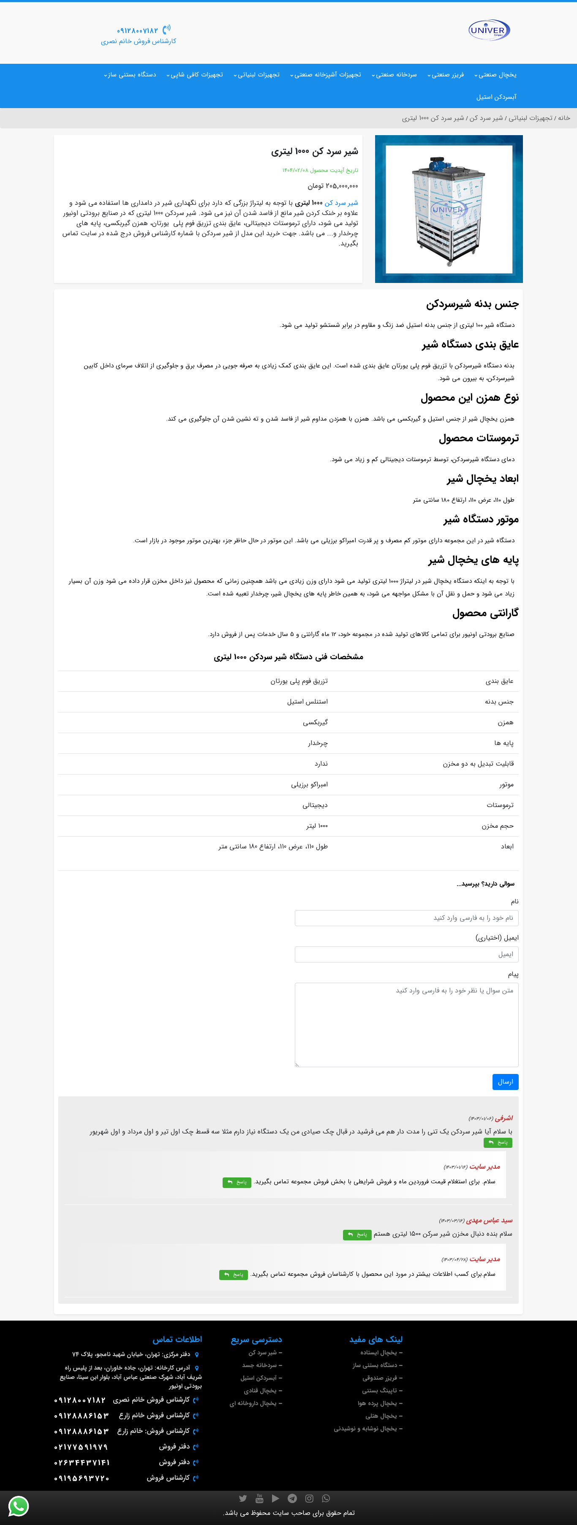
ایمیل (511, 938)
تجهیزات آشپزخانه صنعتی (327, 75)
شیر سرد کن (341, 203)
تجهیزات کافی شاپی (197, 75)
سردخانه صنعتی (396, 75)
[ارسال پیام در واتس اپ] (23, 1506)
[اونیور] (489, 30)
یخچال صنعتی (498, 75)
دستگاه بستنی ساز (132, 75)
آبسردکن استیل (496, 97)
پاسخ (502, 1142)
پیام (513, 974)
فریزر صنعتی (448, 75)
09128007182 (137, 31)
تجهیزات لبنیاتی (259, 75)
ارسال (505, 1081)
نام (515, 902)
